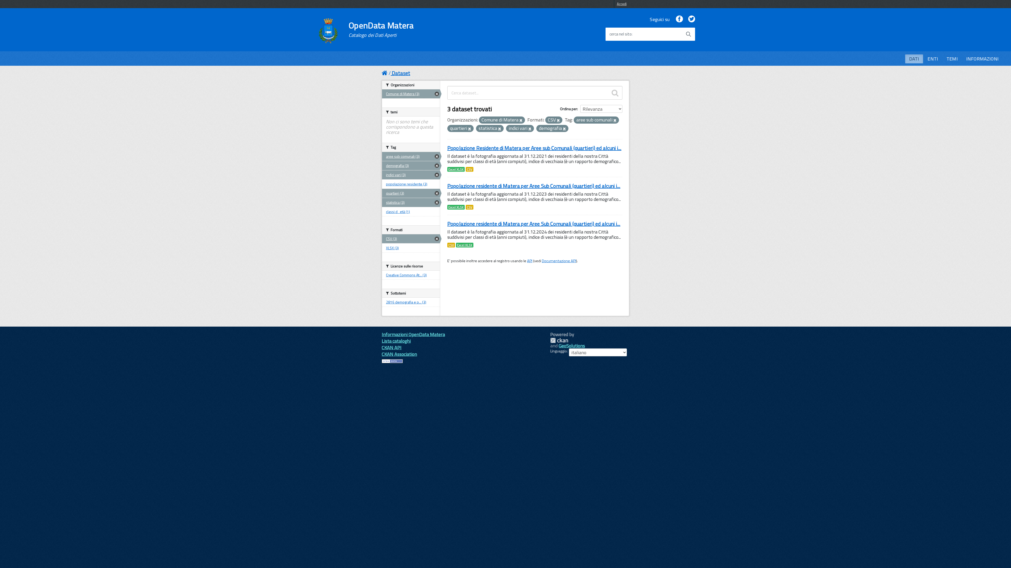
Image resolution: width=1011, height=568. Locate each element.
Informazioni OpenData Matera (413, 334)
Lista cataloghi (396, 340)
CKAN (559, 340)
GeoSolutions (572, 345)
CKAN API (392, 347)
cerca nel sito (620, 34)
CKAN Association (399, 354)
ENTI (933, 58)
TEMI (952, 58)
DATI (914, 58)
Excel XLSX (456, 169)
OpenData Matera (381, 29)
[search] (615, 93)
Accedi (622, 4)
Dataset (401, 73)
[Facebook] (679, 19)
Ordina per (568, 108)
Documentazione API (559, 261)
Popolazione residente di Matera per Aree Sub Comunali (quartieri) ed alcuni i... (533, 186)
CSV (469, 169)
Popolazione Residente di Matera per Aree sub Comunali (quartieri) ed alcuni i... (534, 148)
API (529, 261)
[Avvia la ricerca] (688, 34)
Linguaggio (558, 351)
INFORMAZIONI (982, 58)
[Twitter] (691, 19)
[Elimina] (520, 120)
